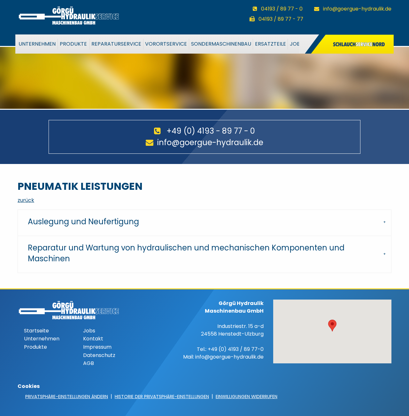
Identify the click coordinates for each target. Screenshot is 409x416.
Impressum (97, 347)
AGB (88, 363)
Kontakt (93, 338)
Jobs (296, 44)
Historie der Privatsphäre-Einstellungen (162, 396)
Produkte (73, 44)
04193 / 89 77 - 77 (281, 19)
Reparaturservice (116, 44)
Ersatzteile (270, 44)
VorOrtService (166, 44)
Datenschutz (99, 355)
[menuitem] (37, 44)
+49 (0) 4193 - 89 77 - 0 (210, 131)
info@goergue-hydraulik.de (357, 8)
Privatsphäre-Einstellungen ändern (66, 396)
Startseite (36, 330)
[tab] (204, 223)
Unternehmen (37, 44)
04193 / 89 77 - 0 (282, 8)
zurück (26, 200)
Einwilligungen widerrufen (246, 396)
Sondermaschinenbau (221, 44)
